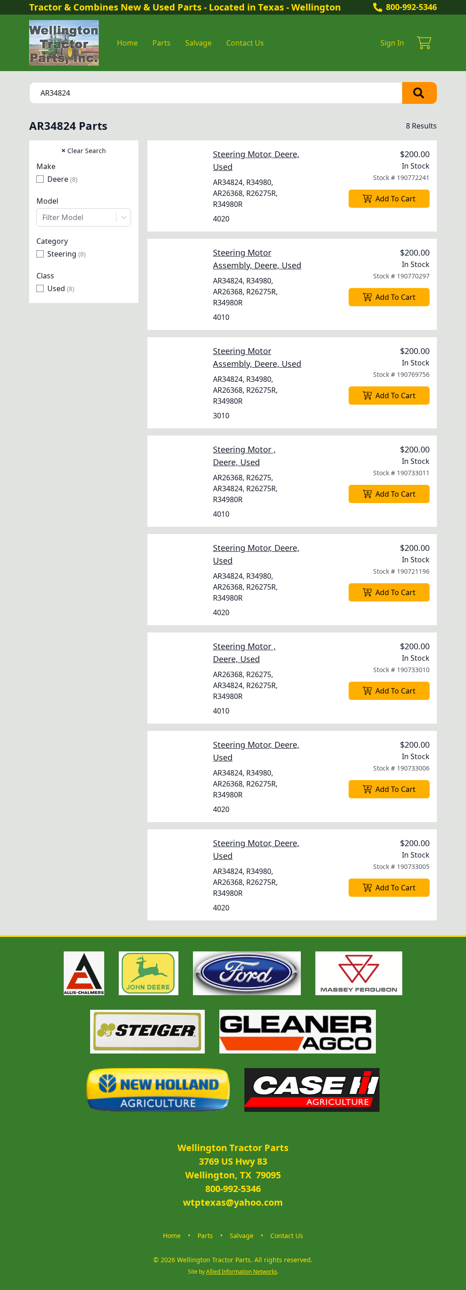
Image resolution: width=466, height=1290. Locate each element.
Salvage (198, 43)
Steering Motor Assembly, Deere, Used (257, 259)
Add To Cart (395, 199)
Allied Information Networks (241, 1271)
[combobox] (83, 217)
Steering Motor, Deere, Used (256, 160)
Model (47, 201)
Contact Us (245, 43)
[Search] (419, 93)
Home (127, 43)
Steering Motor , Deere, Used (244, 456)
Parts (161, 43)
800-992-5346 (411, 6)
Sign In (392, 43)
